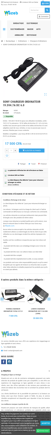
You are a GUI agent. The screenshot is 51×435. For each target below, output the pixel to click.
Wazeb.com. (10, 226)
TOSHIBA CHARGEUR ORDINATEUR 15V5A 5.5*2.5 (13, 310)
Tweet (33, 164)
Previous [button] (2, 299)
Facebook (3, 361)
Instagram (9, 361)
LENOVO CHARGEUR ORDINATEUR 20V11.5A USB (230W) (38, 311)
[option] (13, 302)
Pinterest (44, 164)
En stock (6, 113)
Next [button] (48, 299)
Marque (5, 110)
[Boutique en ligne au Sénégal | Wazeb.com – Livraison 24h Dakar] (11, 13)
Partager (23, 164)
